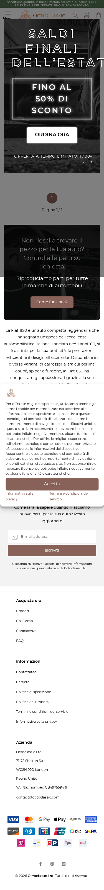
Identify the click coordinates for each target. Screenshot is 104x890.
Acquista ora (29, 601)
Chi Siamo (24, 621)
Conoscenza (26, 631)
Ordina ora (52, 134)
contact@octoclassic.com (38, 797)
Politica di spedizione (33, 692)
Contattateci (26, 672)
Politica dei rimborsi (32, 702)
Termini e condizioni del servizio (42, 711)
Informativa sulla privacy (36, 721)
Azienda (24, 743)
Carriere (22, 682)
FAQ (20, 641)
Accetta (52, 484)
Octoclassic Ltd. (41, 876)
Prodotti (23, 611)
